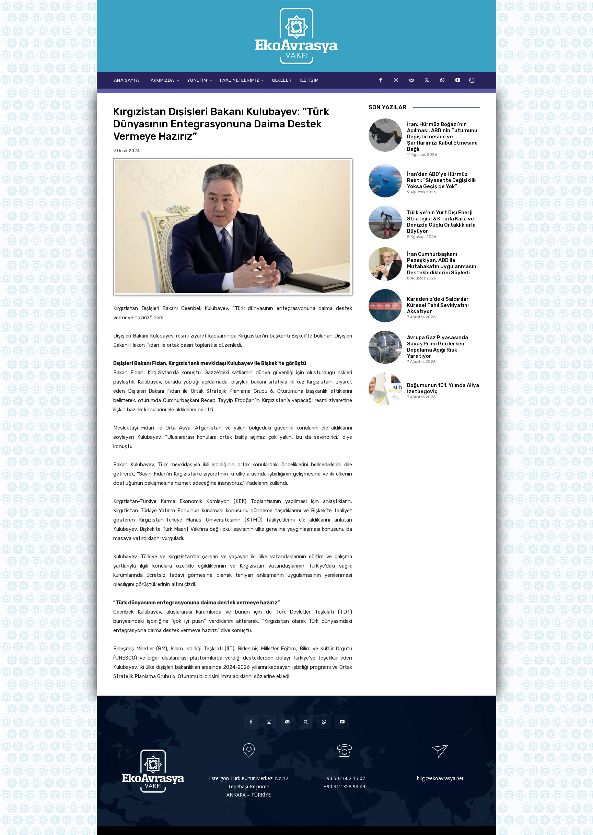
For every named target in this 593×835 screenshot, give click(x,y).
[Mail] (411, 80)
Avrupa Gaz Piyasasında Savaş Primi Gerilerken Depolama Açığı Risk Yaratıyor (437, 346)
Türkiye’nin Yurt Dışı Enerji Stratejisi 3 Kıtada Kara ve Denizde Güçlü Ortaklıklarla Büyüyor (441, 221)
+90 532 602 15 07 (344, 778)
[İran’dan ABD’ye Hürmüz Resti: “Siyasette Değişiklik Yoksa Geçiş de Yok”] (385, 180)
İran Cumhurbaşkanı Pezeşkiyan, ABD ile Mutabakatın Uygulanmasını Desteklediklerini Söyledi (442, 263)
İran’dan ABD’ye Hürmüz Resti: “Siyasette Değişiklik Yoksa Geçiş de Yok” (441, 180)
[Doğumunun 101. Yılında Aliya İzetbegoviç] (385, 388)
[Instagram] (396, 80)
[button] (472, 80)
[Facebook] (380, 80)
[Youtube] (458, 80)
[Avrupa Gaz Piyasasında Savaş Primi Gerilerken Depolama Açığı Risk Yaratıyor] (385, 347)
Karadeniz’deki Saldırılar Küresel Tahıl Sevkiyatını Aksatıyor (438, 305)
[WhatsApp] (442, 80)
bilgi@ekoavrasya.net (440, 778)
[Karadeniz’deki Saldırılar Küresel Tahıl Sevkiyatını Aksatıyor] (385, 305)
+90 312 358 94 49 (344, 786)
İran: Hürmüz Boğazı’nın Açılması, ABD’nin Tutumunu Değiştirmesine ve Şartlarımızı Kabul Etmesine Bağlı (442, 136)
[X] (427, 80)
